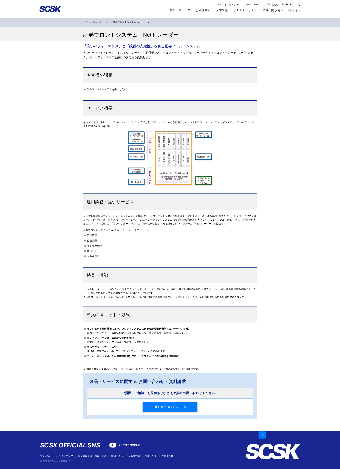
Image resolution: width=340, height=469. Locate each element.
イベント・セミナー (228, 4)
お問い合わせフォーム (172, 406)
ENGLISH (287, 4)
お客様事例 (203, 10)
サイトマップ (66, 456)
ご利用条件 (168, 456)
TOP (85, 22)
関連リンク (151, 456)
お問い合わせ (272, 4)
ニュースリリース (251, 4)
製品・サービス (180, 10)
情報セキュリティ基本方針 (125, 456)
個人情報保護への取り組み (92, 456)
